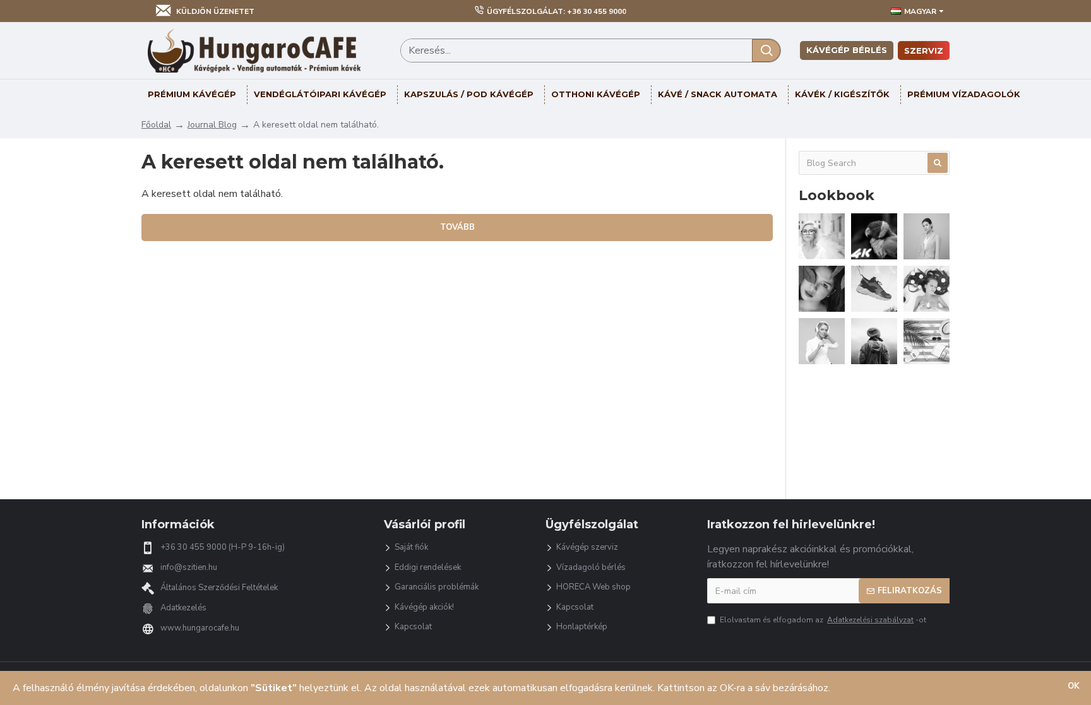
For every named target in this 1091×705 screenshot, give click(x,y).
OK (1074, 686)
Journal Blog (212, 125)
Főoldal (156, 125)
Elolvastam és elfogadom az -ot (823, 620)
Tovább (457, 227)
